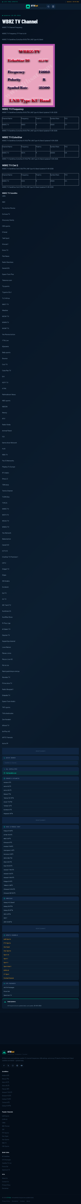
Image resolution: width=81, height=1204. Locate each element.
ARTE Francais (7, 737)
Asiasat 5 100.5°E (9, 877)
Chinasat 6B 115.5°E (9, 893)
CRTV (4, 563)
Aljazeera (5, 346)
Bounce (4, 358)
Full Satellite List (11, 773)
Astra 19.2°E (7, 786)
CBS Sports (5, 1146)
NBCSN (4, 407)
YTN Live (5, 340)
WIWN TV (5, 322)
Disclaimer (5, 1188)
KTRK (4, 388)
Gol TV (4, 593)
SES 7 (5, 918)
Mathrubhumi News (9, 394)
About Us (5, 1178)
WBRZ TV (5, 509)
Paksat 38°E (5, 1089)
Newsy (4, 413)
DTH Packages (6, 1160)
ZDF (3, 1129)
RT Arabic (5, 473)
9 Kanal (4, 232)
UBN (3, 196)
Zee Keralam (6, 719)
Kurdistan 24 (6, 611)
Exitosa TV (6, 214)
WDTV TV (5, 515)
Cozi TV (4, 364)
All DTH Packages (9, 987)
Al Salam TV (6, 629)
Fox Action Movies (8, 208)
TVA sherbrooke (7, 713)
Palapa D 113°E (8, 881)
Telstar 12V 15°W (9, 798)
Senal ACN (5, 268)
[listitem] (4, 1065)
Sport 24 (6, 955)
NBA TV (5, 455)
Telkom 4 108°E (8, 885)
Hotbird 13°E (7, 782)
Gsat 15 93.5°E (8, 866)
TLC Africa (6, 298)
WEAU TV (5, 521)
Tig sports (5, 286)
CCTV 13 (5, 551)
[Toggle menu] (53, 7)
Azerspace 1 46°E (9, 850)
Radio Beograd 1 (7, 689)
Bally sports (6, 352)
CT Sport (6, 974)
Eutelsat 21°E (8, 809)
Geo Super (7, 947)
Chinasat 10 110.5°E (9, 889)
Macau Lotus (6, 653)
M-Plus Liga (6, 623)
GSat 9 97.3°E (8, 862)
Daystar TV (6, 635)
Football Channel (9, 978)
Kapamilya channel (8, 641)
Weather (5, 310)
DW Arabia (5, 581)
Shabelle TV (6, 695)
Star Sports (7, 951)
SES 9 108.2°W (8, 858)
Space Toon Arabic (8, 701)
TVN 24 (4, 503)
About (28, 1201)
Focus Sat (7, 991)
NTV (3, 418)
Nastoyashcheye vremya (10, 671)
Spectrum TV (8, 995)
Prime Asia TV (7, 683)
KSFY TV (5, 382)
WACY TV (5, 304)
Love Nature (6, 647)
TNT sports (6, 707)
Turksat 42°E (8, 806)
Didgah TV (5, 569)
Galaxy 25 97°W (8, 910)
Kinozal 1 (5, 244)
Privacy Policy (6, 1185)
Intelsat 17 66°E (8, 846)
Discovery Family (8, 220)
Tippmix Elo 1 (6, 292)
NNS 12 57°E (7, 838)
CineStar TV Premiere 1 (10, 557)
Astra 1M (5, 743)
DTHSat (9, 1197)
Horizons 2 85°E (8, 854)
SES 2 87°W (7, 914)
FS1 (3, 437)
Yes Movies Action (8, 334)
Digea (4, 575)
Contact (22, 1201)
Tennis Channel (7, 491)
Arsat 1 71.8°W (8, 802)
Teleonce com (7, 280)
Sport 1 (6, 958)
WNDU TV (5, 527)
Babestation (6, 539)
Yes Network (6, 533)
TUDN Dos (5, 497)
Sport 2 (6, 962)
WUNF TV (5, 328)
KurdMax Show (7, 617)
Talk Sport (5, 238)
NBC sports (6, 401)
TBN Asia (5, 485)
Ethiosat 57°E (8, 842)
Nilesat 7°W (7, 794)
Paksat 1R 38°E (8, 831)
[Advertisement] (40, 1028)
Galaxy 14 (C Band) (9, 902)
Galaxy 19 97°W (8, 906)
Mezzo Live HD (7, 659)
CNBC (3, 1123)
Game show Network (9, 443)
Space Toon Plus (8, 274)
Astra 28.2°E (7, 790)
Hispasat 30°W (8, 813)
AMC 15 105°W (8, 922)
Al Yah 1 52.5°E (8, 835)
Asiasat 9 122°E (8, 873)
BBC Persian (5, 1126)
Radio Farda (6, 424)
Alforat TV (5, 725)
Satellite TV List (6, 1163)
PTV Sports (7, 943)
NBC (3, 202)
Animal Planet (7, 431)
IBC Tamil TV (6, 605)
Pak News (5, 256)
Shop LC (5, 479)
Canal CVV (5, 545)
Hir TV (4, 599)
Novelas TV (6, 677)
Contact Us (5, 1181)
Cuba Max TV (6, 370)
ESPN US (6, 970)
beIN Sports (7, 939)
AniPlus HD (6, 731)
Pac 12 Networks (8, 461)
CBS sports (6, 226)
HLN (3, 449)
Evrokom (5, 587)
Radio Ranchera (7, 262)
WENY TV (5, 316)
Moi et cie (5, 665)
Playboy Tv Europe (8, 467)
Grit (3, 376)
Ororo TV (5, 250)
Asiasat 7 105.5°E (9, 870)
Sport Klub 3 (7, 966)
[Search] (48, 6)
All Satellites (5, 1156)
